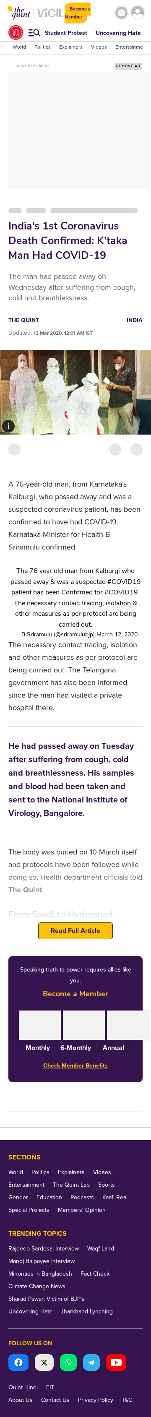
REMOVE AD (128, 66)
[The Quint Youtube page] (116, 1363)
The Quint (23, 320)
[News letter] (121, 12)
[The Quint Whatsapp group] (68, 1363)
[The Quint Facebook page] (18, 1363)
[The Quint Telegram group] (91, 1363)
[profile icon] (137, 12)
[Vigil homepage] (51, 17)
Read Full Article (75, 931)
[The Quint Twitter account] (44, 1363)
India (135, 320)
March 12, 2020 (117, 634)
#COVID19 (124, 581)
